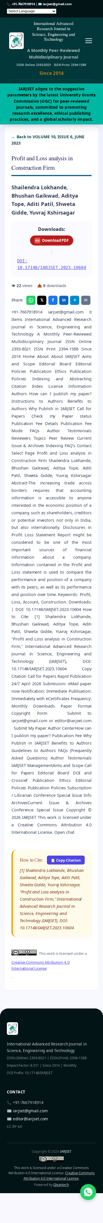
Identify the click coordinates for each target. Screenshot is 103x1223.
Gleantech (61, 1185)
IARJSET (65, 1151)
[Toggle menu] (88, 40)
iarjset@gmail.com (57, 4)
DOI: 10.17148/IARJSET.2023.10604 (51, 264)
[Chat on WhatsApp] (88, 1192)
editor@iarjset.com (30, 1118)
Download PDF (52, 240)
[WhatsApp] (30, 300)
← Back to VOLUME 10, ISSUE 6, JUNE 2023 (47, 140)
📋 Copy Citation (66, 860)
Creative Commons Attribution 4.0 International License (40, 965)
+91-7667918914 (23, 4)
